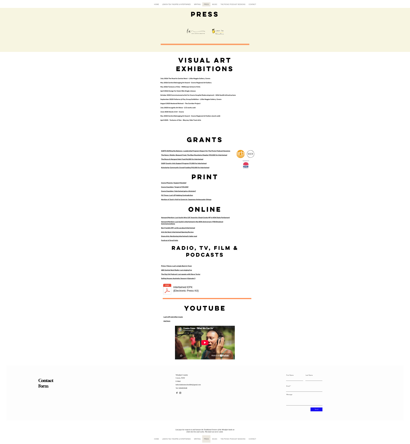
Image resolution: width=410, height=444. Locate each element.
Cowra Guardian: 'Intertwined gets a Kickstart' (178, 191)
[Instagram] (180, 393)
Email (288, 386)
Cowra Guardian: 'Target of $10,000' (175, 187)
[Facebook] (177, 393)
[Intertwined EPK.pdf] (167, 289)
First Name (290, 375)
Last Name (309, 375)
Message (289, 394)
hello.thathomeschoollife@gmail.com (188, 385)
